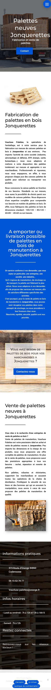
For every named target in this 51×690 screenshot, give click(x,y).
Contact (24, 51)
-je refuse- (32, 682)
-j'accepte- (19, 682)
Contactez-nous (25, 371)
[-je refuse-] (47, 679)
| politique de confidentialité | (26, 686)
